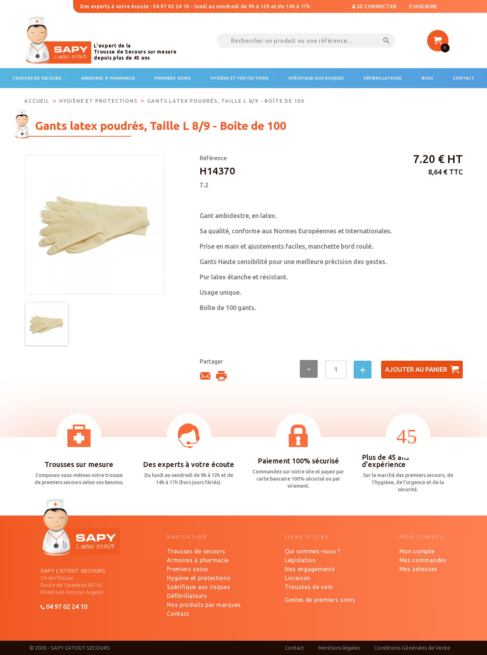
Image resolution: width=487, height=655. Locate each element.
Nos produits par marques (204, 604)
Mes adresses (418, 569)
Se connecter (376, 6)
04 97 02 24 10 (66, 606)
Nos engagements (310, 569)
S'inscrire (423, 6)
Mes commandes (423, 560)
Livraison (298, 578)
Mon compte (417, 551)
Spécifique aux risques (198, 587)
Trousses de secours (196, 551)
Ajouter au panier (416, 369)
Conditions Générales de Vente (412, 648)
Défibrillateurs (187, 596)
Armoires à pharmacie (198, 560)
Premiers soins (187, 569)
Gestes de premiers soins (320, 599)
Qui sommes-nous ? (312, 551)
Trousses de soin (309, 587)
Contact (178, 613)
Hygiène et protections (198, 578)
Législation (300, 560)
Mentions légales (339, 648)
